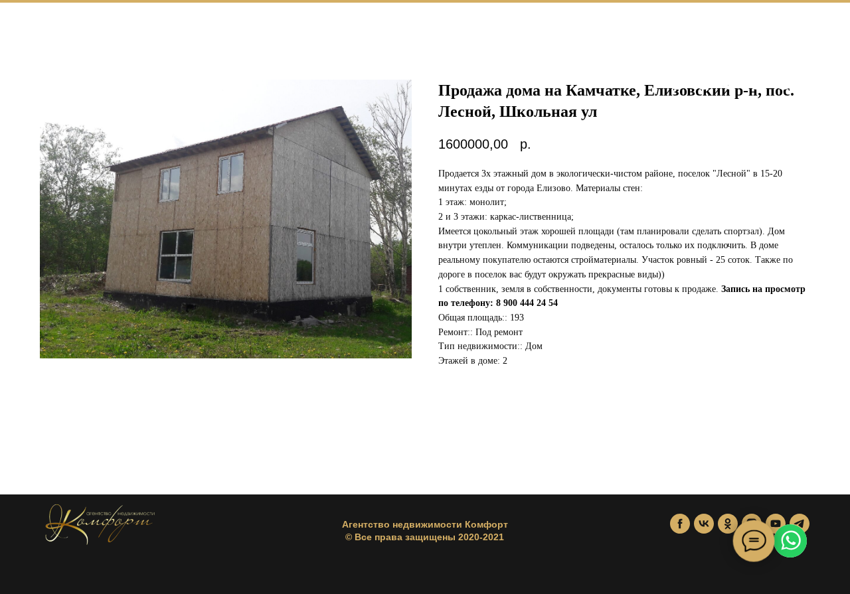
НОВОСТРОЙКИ (124, 26)
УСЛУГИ (214, 26)
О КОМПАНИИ (295, 26)
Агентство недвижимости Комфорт (425, 524)
